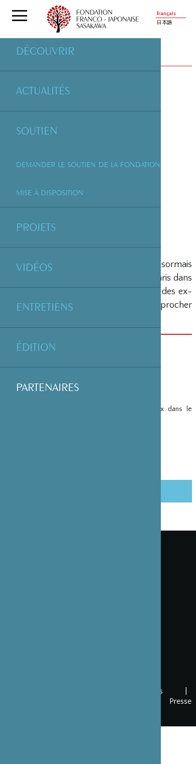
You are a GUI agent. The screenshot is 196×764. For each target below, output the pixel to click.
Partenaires (47, 387)
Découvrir (45, 50)
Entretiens (44, 306)
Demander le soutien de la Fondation (88, 164)
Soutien (36, 130)
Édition (36, 346)
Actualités (43, 90)
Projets (36, 226)
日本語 (164, 23)
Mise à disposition (49, 192)
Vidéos (34, 267)
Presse (180, 701)
